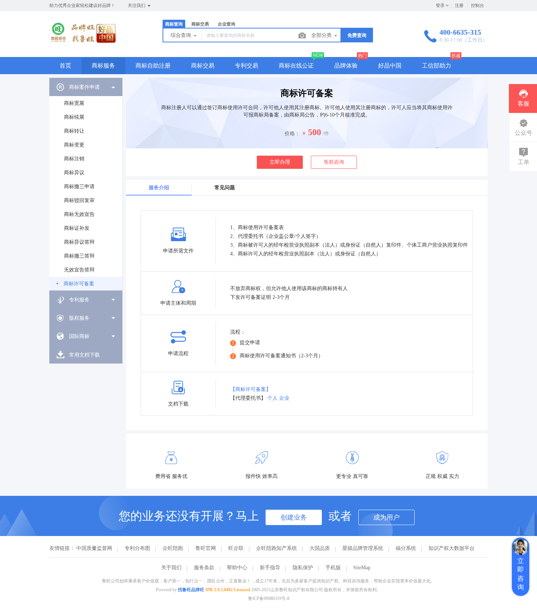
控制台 (477, 5)
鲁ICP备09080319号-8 (268, 598)
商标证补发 (77, 228)
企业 (284, 398)
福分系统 (406, 548)
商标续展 (74, 117)
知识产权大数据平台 (452, 548)
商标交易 (202, 65)
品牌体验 (346, 65)
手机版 (333, 567)
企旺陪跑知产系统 (276, 548)
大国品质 (319, 548)
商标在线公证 (296, 65)
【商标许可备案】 (250, 389)
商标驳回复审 (79, 200)
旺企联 (236, 548)
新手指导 (270, 567)
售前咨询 (334, 162)
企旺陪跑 (173, 548)
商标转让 (74, 131)
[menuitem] (85, 184)
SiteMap (361, 567)
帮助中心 (237, 567)
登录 (440, 5)
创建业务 (294, 517)
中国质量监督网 (94, 548)
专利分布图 (137, 548)
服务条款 (204, 567)
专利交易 (246, 65)
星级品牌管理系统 (362, 548)
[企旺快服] (82, 42)
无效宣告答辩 (79, 270)
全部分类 (322, 35)
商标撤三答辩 (79, 256)
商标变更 (74, 145)
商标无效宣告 (79, 214)
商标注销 (74, 159)
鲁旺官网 (205, 548)
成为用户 (386, 517)
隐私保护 (303, 567)
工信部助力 (436, 65)
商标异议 (74, 172)
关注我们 (137, 5)
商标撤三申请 (79, 186)
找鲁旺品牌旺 (191, 589)
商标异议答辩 (79, 242)
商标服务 (103, 65)
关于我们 (171, 567)
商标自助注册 (153, 65)
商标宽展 (74, 103)
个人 (272, 398)
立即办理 (280, 162)
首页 (65, 65)
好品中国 (389, 65)
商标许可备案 (79, 283)
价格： (292, 133)
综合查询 (182, 35)
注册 (459, 5)
